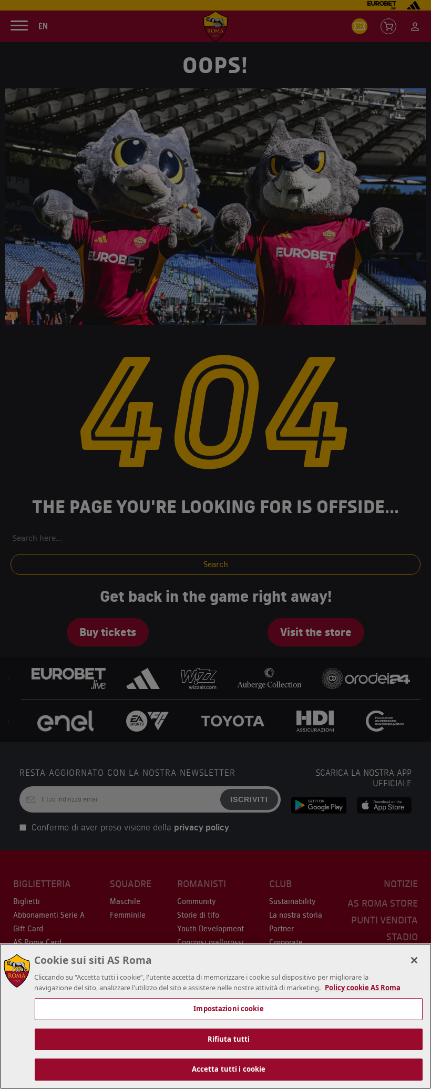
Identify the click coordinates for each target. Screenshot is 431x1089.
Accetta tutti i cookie (229, 1069)
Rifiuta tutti (229, 1039)
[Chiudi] (414, 960)
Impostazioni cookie (228, 1008)
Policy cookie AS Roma (363, 987)
